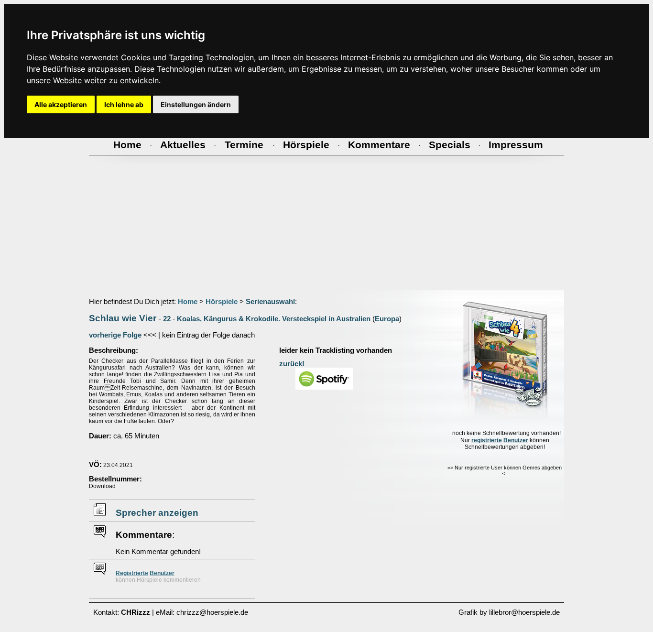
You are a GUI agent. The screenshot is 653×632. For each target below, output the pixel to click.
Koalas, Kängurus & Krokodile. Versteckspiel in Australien (273, 319)
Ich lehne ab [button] (123, 104)
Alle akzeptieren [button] (60, 104)
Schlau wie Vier (122, 318)
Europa (387, 319)
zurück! (292, 364)
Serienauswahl (270, 301)
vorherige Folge (115, 335)
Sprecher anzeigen (157, 513)
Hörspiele (222, 301)
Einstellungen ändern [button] (196, 104)
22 (167, 319)
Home (187, 301)
